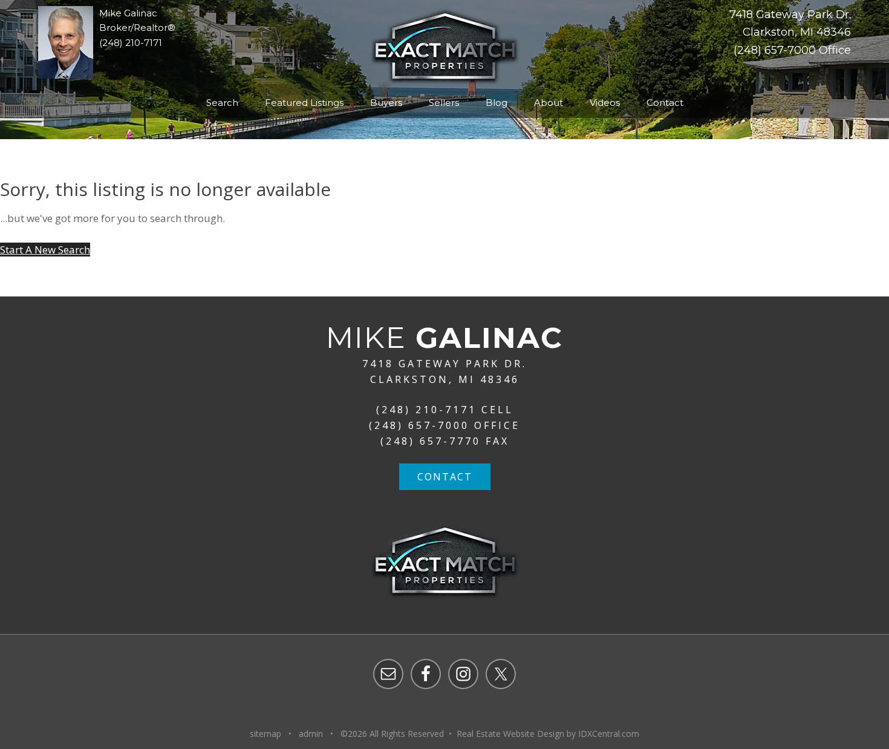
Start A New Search (45, 250)
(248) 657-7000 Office (792, 50)
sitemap (265, 733)
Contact (444, 476)
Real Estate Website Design (510, 733)
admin (311, 733)
